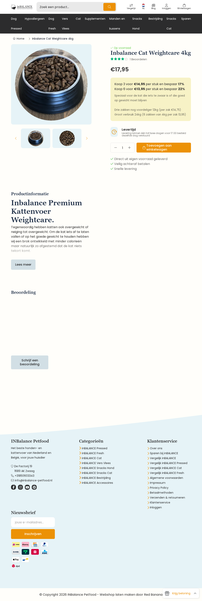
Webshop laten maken (117, 594)
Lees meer (23, 264)
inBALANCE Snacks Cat (97, 473)
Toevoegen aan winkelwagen (159, 147)
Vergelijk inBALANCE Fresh (167, 473)
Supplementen (95, 19)
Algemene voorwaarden (166, 478)
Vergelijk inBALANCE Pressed (168, 463)
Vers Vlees (65, 24)
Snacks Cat (171, 24)
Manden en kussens (117, 24)
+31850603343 (24, 476)
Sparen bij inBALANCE (164, 453)
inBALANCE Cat (92, 458)
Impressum (158, 483)
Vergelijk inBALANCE (163, 458)
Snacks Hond (137, 24)
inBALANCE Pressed (94, 448)
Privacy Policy (159, 488)
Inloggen (156, 507)
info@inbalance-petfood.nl (33, 480)
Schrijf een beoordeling (29, 362)
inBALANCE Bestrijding (96, 478)
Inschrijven (32, 534)
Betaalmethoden (161, 493)
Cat (78, 19)
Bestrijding (156, 19)
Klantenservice (160, 502)
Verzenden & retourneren (167, 498)
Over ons (156, 448)
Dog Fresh (52, 24)
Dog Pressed (16, 24)
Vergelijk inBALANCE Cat (166, 468)
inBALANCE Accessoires (97, 483)
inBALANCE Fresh (93, 453)
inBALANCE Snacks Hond (98, 468)
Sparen (186, 19)
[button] (16, 138)
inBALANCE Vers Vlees (96, 463)
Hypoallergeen (35, 19)
